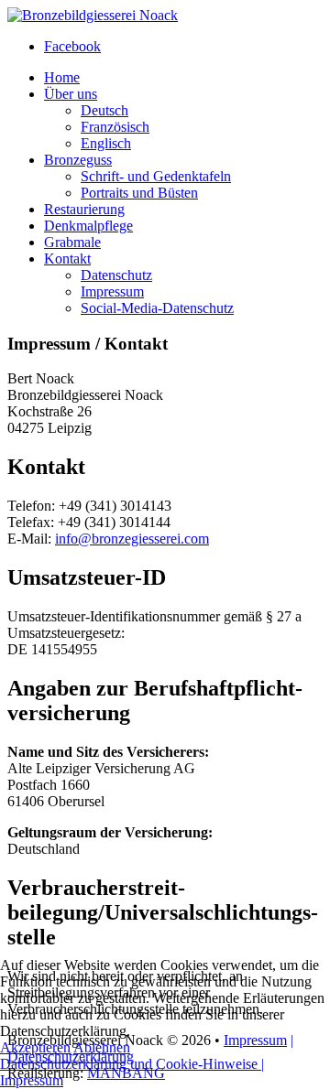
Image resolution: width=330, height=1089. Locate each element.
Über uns (70, 94)
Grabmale (72, 242)
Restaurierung (84, 209)
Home (62, 77)
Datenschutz (116, 275)
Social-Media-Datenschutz (157, 308)
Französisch (115, 127)
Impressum (112, 291)
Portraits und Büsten (139, 192)
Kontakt (67, 258)
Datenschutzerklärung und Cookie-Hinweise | (132, 1064)
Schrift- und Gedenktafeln (156, 176)
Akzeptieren (35, 1047)
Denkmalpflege (88, 225)
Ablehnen (101, 1047)
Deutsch (104, 110)
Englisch (106, 143)
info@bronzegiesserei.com (132, 538)
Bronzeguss (78, 159)
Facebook (72, 46)
